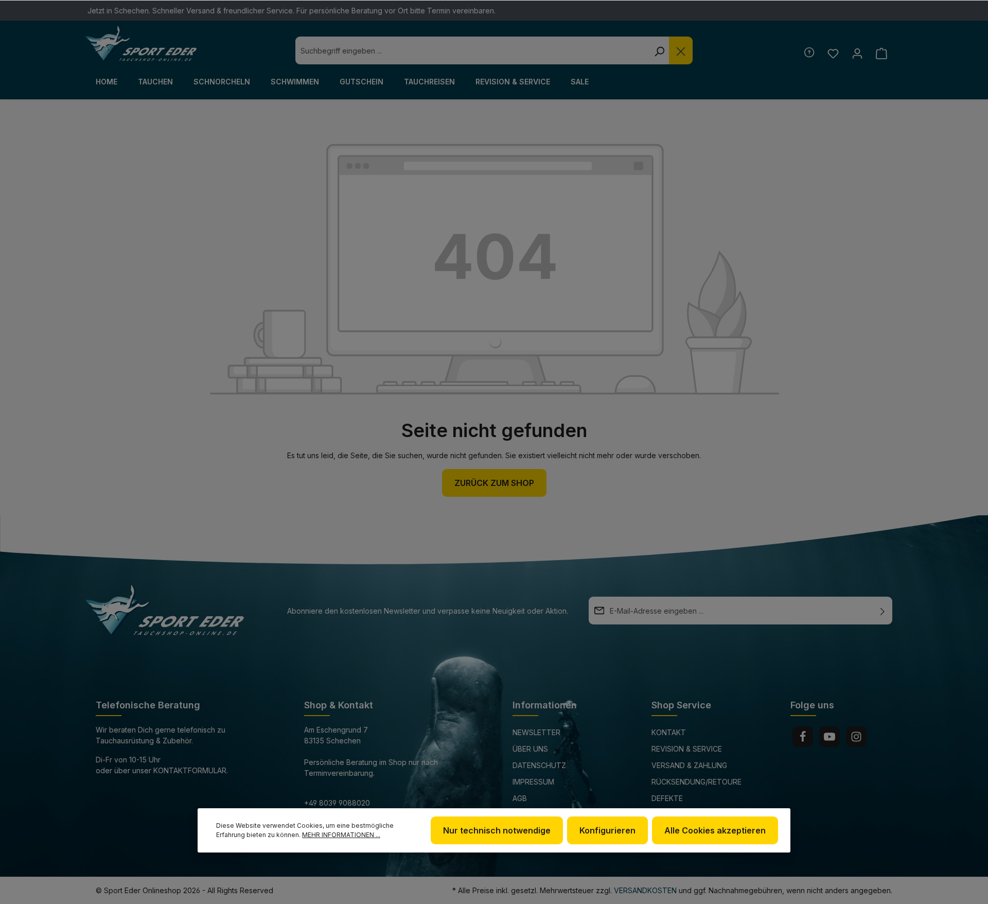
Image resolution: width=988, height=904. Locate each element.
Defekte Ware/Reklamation (687, 805)
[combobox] (472, 50)
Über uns (530, 748)
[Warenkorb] (881, 53)
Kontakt (668, 732)
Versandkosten (645, 890)
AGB (520, 798)
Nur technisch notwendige (497, 830)
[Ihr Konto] (857, 53)
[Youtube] (829, 736)
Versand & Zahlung (689, 765)
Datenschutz (539, 765)
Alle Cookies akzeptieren (715, 830)
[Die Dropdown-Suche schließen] (681, 50)
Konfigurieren (607, 830)
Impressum (533, 781)
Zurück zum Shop (494, 483)
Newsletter (536, 732)
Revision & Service (686, 748)
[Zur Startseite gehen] (141, 44)
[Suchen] (659, 50)
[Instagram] (856, 736)
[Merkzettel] (833, 53)
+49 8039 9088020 (337, 802)
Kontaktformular (189, 770)
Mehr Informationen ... (341, 835)
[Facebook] (802, 736)
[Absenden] (882, 610)
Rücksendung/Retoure (696, 781)
